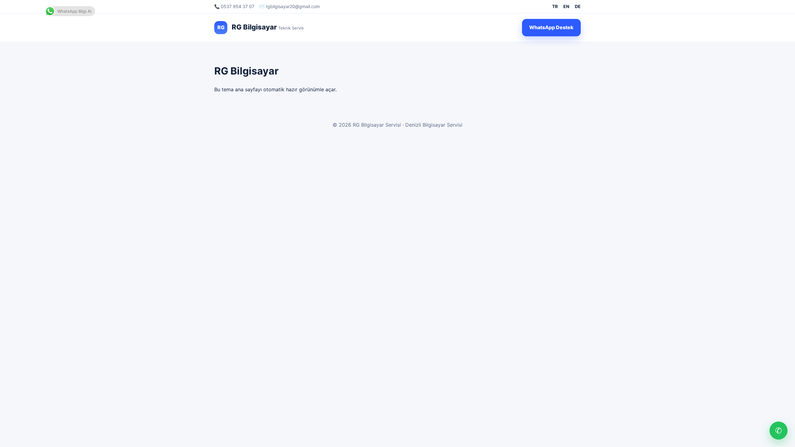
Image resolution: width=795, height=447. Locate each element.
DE (578, 6)
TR (555, 6)
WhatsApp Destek (551, 27)
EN (566, 6)
